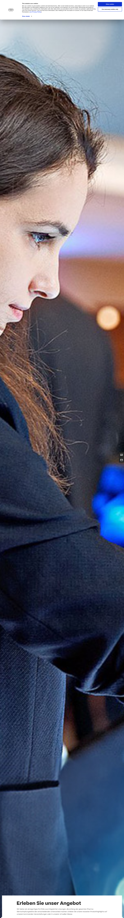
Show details (26, 16)
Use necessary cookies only (110, 9)
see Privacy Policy (35, 12)
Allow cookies (110, 4)
